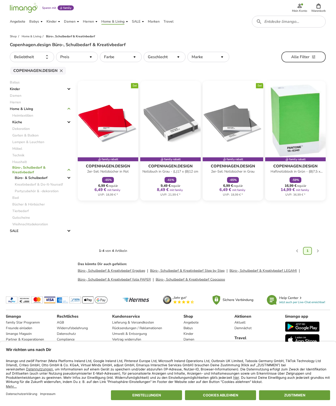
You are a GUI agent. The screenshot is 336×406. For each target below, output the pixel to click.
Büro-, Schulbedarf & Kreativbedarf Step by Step (187, 270)
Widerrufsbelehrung (72, 328)
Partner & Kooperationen (25, 339)
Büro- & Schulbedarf (31, 178)
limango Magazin (19, 333)
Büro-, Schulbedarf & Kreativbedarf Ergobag (111, 270)
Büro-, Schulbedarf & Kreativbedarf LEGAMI (263, 270)
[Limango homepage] (24, 8)
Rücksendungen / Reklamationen (137, 328)
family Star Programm (23, 322)
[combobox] (289, 21)
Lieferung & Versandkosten (133, 322)
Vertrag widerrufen (126, 339)
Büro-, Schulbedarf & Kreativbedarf (29, 170)
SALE (14, 231)
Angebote (191, 322)
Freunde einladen (19, 328)
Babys (188, 328)
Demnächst (243, 328)
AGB (60, 322)
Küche (17, 122)
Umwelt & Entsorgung (129, 333)
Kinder (15, 89)
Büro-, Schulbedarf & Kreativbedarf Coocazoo (190, 279)
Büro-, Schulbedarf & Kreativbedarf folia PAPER (114, 279)
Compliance (66, 339)
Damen (188, 339)
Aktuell (239, 322)
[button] (318, 8)
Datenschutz (66, 333)
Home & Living (21, 109)
